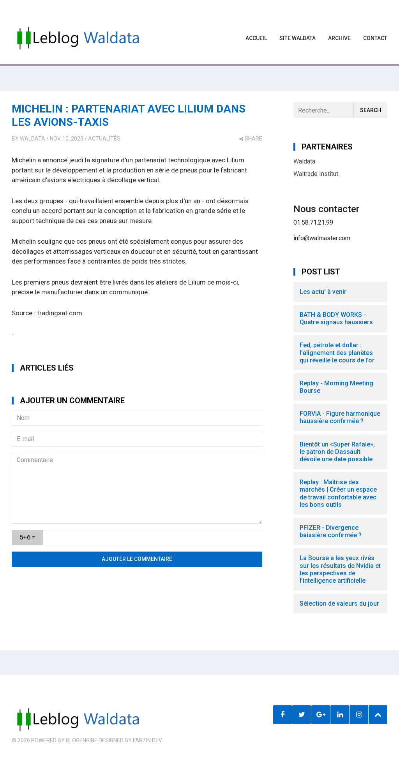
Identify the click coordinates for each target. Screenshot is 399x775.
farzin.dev (147, 740)
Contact (375, 38)
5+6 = (27, 537)
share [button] (253, 138)
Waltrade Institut (315, 173)
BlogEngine (81, 740)
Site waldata (297, 38)
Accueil (256, 38)
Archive (339, 38)
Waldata (32, 138)
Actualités (104, 138)
